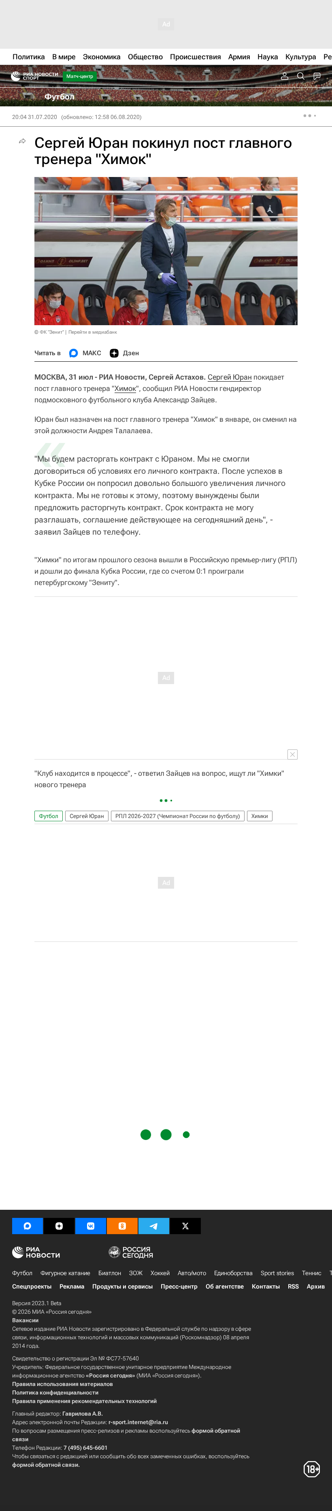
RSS (293, 1286)
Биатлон (109, 1273)
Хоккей (160, 1273)
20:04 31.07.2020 (34, 117)
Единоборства (233, 1273)
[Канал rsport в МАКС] (27, 1226)
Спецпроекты (31, 1286)
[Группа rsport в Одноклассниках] (122, 1226)
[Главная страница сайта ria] (13, 76)
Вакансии (25, 1320)
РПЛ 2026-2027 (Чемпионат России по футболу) (177, 816)
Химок (125, 388)
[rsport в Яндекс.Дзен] (59, 1226)
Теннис (311, 1273)
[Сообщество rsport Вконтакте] (90, 1226)
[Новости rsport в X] (185, 1226)
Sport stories (277, 1273)
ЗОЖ (136, 1273)
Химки (259, 816)
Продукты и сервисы (122, 1286)
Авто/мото (192, 1273)
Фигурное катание (65, 1273)
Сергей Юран (230, 377)
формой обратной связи (45, 1464)
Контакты (266, 1286)
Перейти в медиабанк (92, 332)
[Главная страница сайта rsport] (52, 76)
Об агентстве (225, 1286)
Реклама (72, 1286)
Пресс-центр (179, 1286)
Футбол (48, 816)
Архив (316, 1286)
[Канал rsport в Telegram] (153, 1226)
